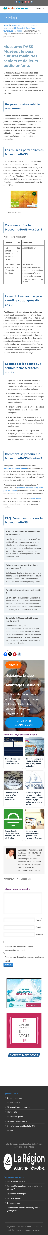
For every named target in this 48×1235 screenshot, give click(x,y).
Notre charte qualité (15, 1116)
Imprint (10, 1130)
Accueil (6, 25)
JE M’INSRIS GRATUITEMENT (24, 722)
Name (38, 920)
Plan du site (12, 1112)
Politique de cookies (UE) (17, 1121)
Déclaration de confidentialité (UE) (21, 1126)
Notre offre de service (16, 1181)
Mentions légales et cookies (18, 1107)
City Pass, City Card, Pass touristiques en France (19, 29)
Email (38, 927)
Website (39, 934)
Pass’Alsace (36, 498)
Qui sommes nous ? (15, 1098)
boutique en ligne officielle (15, 468)
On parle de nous (14, 1198)
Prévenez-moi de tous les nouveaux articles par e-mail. (24, 959)
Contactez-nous (13, 1203)
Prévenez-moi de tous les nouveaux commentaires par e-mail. (19, 948)
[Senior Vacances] (15, 8)
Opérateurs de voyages (16, 1193)
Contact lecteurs (14, 1102)
